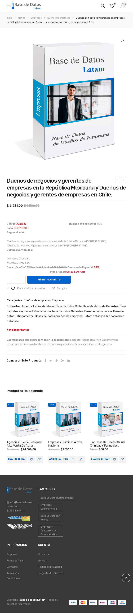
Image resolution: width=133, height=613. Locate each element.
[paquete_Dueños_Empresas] (66, 101)
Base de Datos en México (50, 517)
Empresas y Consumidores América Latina (49, 530)
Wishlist (42, 560)
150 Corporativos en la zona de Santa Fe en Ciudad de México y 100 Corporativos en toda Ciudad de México (123, 180)
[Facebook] (45, 360)
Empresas (36, 17)
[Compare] (39, 459)
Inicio (9, 17)
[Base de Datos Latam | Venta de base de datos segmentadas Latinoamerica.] (26, 5)
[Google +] (62, 360)
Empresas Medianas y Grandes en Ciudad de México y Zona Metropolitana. (117, 180)
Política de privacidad (50, 566)
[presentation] (6, 432)
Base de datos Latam (98, 311)
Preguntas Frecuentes (50, 573)
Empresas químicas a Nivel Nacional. (65, 443)
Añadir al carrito (49, 279)
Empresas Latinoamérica (49, 506)
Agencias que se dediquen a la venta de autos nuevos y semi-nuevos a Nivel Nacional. (24, 443)
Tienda (21, 17)
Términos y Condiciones (13, 576)
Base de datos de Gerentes (100, 306)
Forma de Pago (15, 560)
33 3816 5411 (16, 510)
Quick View (24, 419)
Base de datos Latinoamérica (57, 497)
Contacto (12, 566)
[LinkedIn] (68, 360)
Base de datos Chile (69, 306)
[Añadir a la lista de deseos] (31, 459)
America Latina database (38, 306)
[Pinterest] (56, 360)
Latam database (94, 316)
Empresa (12, 554)
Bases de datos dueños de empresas (58, 316)
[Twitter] (50, 360)
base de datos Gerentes (67, 311)
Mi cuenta (43, 554)
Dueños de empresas (58, 17)
